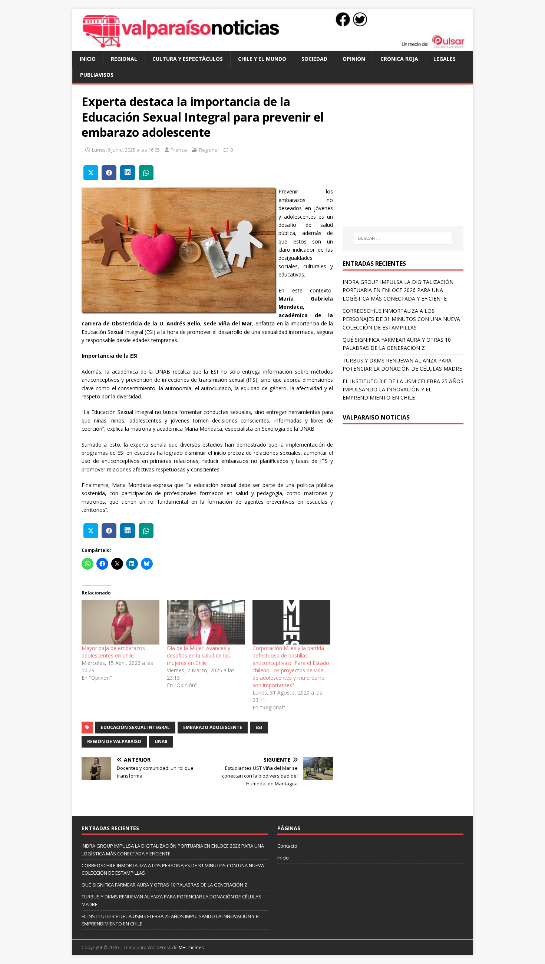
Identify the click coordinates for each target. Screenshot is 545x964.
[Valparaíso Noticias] (272, 46)
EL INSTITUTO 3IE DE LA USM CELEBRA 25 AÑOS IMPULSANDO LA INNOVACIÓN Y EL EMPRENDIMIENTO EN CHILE (403, 389)
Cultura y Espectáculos (187, 58)
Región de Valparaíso (114, 741)
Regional (124, 58)
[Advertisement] (405, 162)
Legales (444, 58)
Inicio (88, 58)
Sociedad (314, 58)
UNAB (161, 741)
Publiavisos (96, 74)
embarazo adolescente (212, 727)
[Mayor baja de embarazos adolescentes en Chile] (120, 622)
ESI (258, 727)
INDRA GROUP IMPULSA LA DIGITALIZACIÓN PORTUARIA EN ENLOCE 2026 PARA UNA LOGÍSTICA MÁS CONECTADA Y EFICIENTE (398, 290)
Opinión (354, 58)
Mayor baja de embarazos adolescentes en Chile (113, 652)
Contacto (287, 845)
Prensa (179, 149)
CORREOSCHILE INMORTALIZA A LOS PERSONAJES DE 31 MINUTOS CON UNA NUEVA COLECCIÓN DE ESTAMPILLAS (401, 319)
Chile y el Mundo (262, 58)
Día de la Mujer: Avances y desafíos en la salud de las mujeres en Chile (198, 655)
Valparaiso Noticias (376, 417)
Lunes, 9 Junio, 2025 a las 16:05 (126, 149)
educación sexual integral (135, 727)
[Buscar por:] (403, 238)
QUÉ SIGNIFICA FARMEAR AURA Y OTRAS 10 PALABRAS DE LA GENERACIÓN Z (164, 884)
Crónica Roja (399, 58)
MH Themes (191, 947)
